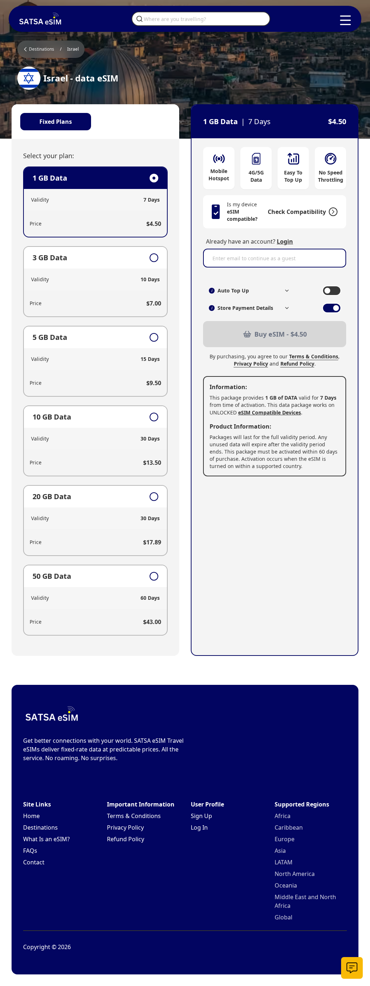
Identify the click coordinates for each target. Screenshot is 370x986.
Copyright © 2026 (47, 947)
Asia (280, 851)
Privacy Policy (251, 363)
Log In (199, 827)
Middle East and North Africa (305, 901)
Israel (73, 49)
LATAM (284, 862)
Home (31, 816)
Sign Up (201, 816)
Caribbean (289, 827)
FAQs (30, 851)
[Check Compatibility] (331, 211)
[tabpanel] (95, 401)
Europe (284, 839)
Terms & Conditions (313, 356)
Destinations (40, 827)
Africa (283, 816)
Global (283, 917)
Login (285, 241)
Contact (33, 862)
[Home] (40, 18)
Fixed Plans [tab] (55, 122)
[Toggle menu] (345, 20)
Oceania (286, 885)
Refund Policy (297, 363)
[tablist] (95, 121)
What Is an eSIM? (46, 839)
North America (295, 874)
